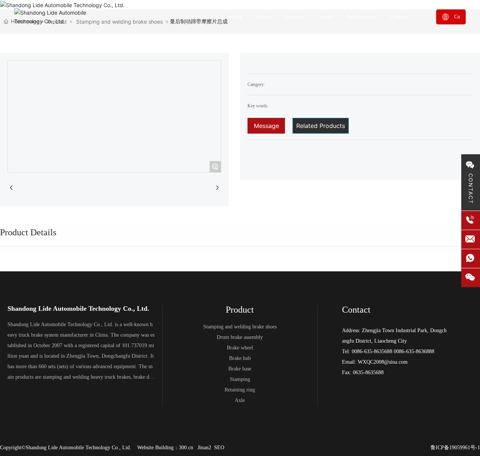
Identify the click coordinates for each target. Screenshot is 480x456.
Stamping (240, 379)
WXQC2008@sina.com (383, 362)
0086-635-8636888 (414, 351)
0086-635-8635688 (372, 351)
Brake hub (240, 358)
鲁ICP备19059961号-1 (455, 447)
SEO (219, 447)
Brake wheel (240, 348)
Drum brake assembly (240, 337)
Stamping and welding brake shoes (240, 327)
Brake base (239, 369)
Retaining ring (240, 390)
